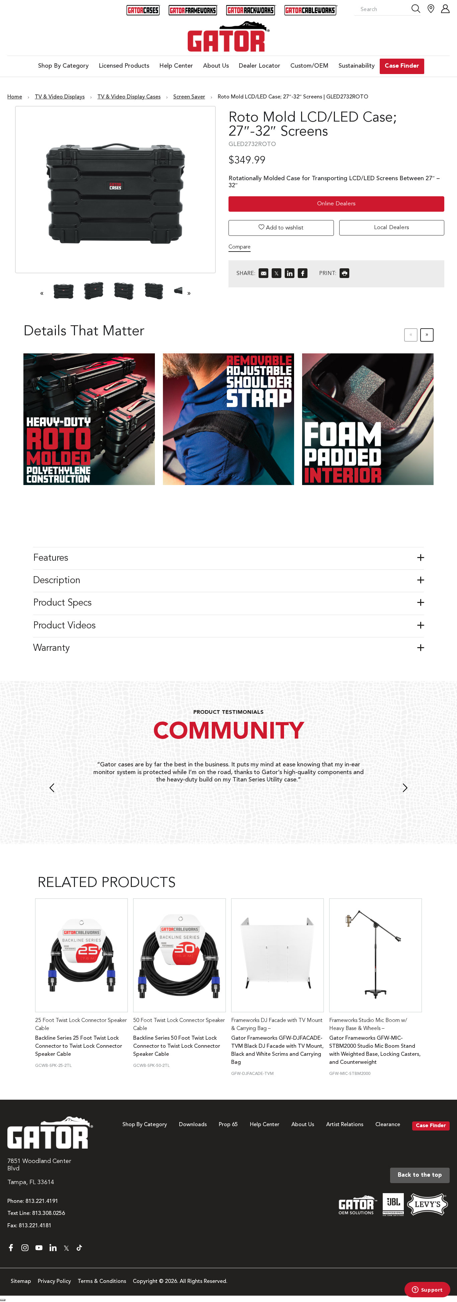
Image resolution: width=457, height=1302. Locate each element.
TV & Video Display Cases (129, 97)
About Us (302, 1124)
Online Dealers (336, 204)
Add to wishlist (283, 228)
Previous (52, 788)
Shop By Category (144, 1124)
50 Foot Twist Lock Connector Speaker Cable (179, 1024)
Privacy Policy (54, 1281)
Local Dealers (391, 227)
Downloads (193, 1124)
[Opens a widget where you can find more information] (427, 1290)
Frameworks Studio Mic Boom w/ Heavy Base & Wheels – (368, 1024)
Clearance (387, 1124)
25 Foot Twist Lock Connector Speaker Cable (81, 1024)
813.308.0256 (48, 1213)
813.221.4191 (41, 1201)
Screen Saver (189, 97)
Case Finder (431, 1125)
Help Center (264, 1124)
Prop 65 (228, 1124)
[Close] (2, 1300)
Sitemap (21, 1281)
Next (405, 788)
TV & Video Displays (60, 97)
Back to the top (420, 1175)
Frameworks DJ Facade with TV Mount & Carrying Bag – (277, 1024)
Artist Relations (344, 1124)
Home (14, 97)
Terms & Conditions (102, 1281)
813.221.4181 (35, 1226)
